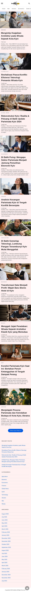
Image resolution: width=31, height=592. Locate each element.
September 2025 (6, 547)
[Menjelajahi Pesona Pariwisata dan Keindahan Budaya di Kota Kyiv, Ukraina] (15, 396)
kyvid (3, 491)
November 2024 (6, 577)
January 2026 (5, 535)
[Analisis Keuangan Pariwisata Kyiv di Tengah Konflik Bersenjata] (15, 186)
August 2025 (5, 550)
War (8, 8)
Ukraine (14, 8)
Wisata (3, 323)
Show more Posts (15, 430)
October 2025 (5, 544)
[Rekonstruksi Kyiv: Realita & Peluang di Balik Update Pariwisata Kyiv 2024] (15, 102)
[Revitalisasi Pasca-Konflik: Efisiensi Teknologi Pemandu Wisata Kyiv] (15, 61)
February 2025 (6, 568)
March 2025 (5, 565)
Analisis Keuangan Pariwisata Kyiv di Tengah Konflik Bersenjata (14, 202)
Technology (5, 71)
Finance (3, 196)
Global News (5, 112)
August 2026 (5, 514)
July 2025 (4, 553)
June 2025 (4, 556)
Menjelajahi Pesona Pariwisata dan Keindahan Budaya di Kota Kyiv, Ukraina (15, 413)
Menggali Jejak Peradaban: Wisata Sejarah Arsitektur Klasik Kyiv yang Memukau (14, 329)
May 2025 (4, 559)
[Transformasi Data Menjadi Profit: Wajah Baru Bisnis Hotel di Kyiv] (15, 271)
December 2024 (6, 574)
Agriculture (5, 237)
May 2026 (4, 523)
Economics (21, 8)
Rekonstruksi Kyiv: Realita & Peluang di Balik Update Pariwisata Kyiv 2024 (15, 119)
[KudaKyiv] (15, 3)
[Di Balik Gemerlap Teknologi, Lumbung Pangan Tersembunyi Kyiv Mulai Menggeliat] (15, 227)
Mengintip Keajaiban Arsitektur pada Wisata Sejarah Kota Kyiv (12, 36)
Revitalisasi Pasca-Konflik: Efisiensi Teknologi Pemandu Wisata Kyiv (14, 78)
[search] (29, 3)
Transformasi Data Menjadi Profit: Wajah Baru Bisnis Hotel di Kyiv (14, 288)
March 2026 (5, 529)
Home (3, 8)
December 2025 (6, 538)
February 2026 (6, 532)
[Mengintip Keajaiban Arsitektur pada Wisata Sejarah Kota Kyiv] (15, 20)
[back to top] (27, 588)
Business (4, 281)
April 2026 (4, 526)
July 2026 (4, 517)
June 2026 (4, 520)
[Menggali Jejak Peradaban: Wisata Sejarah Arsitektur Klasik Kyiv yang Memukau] (15, 313)
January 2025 (5, 571)
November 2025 (6, 541)
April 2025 (4, 562)
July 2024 (4, 580)
